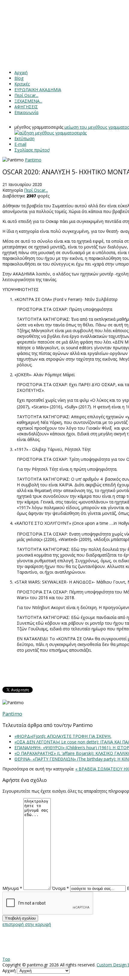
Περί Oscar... (36, 190)
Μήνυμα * (12, 888)
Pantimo (33, 160)
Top (6, 959)
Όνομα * (60, 888)
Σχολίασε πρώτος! (32, 150)
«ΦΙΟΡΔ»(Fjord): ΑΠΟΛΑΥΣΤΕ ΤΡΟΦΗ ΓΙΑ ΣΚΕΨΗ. (62, 736)
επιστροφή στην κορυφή (26, 924)
